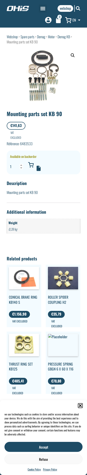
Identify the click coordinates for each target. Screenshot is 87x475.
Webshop (12, 36)
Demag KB (64, 36)
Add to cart (30, 164)
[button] (80, 405)
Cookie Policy (34, 469)
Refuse (43, 459)
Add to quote (38, 168)
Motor (51, 36)
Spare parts (27, 36)
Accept (43, 447)
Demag (41, 36)
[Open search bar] (78, 8)
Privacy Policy (50, 469)
